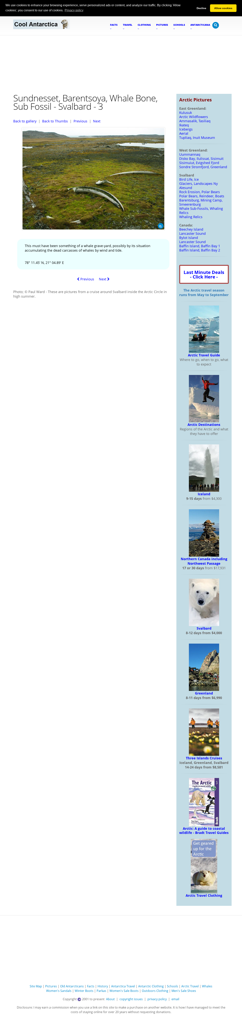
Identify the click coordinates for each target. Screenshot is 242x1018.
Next (96, 121)
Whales (207, 986)
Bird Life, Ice (189, 179)
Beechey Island (191, 229)
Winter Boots (84, 991)
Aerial (183, 133)
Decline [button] (201, 8)
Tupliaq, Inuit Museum (197, 137)
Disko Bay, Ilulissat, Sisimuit (201, 158)
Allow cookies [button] (223, 8)
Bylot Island (188, 237)
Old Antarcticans (72, 986)
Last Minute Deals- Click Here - (204, 274)
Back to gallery (24, 121)
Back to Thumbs (55, 121)
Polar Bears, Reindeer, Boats (201, 196)
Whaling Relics (190, 217)
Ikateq (184, 125)
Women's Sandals (58, 991)
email (175, 999)
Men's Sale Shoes (183, 991)
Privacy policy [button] (74, 10)
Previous (80, 121)
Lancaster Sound (192, 233)
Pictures (51, 986)
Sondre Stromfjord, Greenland (203, 167)
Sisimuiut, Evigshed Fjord (199, 162)
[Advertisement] (121, 63)
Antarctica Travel (123, 986)
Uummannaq (189, 154)
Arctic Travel (190, 986)
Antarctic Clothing (151, 986)
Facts (90, 986)
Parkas (101, 991)
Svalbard (204, 628)
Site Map (36, 986)
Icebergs (186, 129)
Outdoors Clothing (155, 991)
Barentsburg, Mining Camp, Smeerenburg (201, 202)
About (110, 999)
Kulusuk (185, 112)
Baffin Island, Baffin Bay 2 (199, 250)
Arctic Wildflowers (193, 116)
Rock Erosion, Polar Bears (199, 192)
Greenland (204, 693)
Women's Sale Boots (124, 991)
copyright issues (131, 999)
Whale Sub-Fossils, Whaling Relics (201, 210)
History (103, 986)
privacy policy (157, 999)
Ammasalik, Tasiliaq (194, 121)
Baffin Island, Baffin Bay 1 (199, 246)
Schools (172, 986)
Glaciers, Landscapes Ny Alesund (198, 185)
